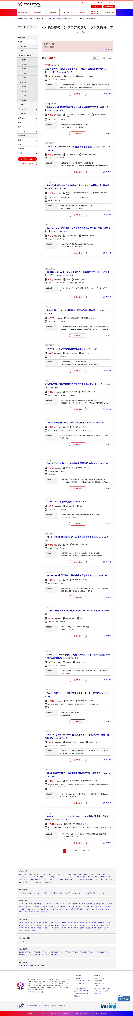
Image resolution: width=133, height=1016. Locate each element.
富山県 (24, 91)
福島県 (57, 922)
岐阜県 (24, 69)
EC (69, 904)
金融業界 (74, 904)
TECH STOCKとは (23, 12)
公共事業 (108, 906)
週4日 (37, 965)
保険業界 (97, 904)
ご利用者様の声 (79, 983)
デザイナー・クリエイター (73, 893)
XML (79, 874)
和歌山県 (95, 925)
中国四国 (23, 109)
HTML (92, 874)
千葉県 (88, 922)
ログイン (97, 6)
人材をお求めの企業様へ (81, 991)
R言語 (82, 879)
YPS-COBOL (69, 879)
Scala (31, 874)
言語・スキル (22, 118)
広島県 (45, 928)
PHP (25, 874)
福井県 (24, 100)
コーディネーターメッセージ (83, 980)
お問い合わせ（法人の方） (102, 991)
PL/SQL (38, 879)
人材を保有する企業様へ (81, 993)
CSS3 (98, 874)
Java (20, 874)
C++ (25, 879)
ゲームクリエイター (90, 893)
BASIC (108, 877)
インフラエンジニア (56, 893)
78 (76, 851)
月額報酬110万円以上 (42, 955)
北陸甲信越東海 (26, 55)
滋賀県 (82, 925)
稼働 (19, 140)
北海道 (20, 922)
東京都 (94, 922)
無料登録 (110, 6)
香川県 (63, 928)
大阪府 (108, 925)
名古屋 (70, 925)
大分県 (106, 928)
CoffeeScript (23, 877)
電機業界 (44, 906)
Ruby (36, 874)
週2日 (26, 965)
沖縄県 (34, 930)
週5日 (43, 965)
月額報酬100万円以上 (25, 955)
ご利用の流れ (52, 12)
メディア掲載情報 (79, 988)
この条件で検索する (27, 159)
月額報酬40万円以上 (25, 952)
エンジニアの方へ (99, 978)
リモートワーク (23, 131)
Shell (101, 879)
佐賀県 (88, 928)
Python (42, 874)
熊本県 (100, 928)
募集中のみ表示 (108, 58)
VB (93, 877)
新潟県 (24, 87)
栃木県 (70, 922)
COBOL (51, 879)
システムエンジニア (25, 893)
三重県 (24, 73)
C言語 (20, 879)
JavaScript (72, 874)
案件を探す (38, 12)
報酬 (19, 127)
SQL (96, 879)
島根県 (33, 928)
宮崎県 (20, 930)
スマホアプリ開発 (35, 904)
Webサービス (22, 904)
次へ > (90, 851)
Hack (59, 874)
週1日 (20, 965)
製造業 (20, 906)
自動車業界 (28, 906)
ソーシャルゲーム (53, 909)
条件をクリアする (27, 163)
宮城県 (39, 922)
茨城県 (63, 922)
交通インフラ (22, 911)
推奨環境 (62, 1006)
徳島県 (57, 928)
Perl (54, 874)
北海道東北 (24, 46)
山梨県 (24, 78)
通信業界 (79, 909)
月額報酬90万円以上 (102, 952)
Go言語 (49, 874)
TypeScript (106, 874)
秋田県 (45, 922)
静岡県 (24, 64)
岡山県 (39, 928)
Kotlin (72, 877)
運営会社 (112, 3)
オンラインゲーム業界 (67, 909)
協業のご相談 (98, 993)
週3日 (31, 965)
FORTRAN (89, 879)
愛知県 (24, 60)
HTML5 (85, 874)
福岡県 (82, 928)
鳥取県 (27, 928)
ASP (102, 877)
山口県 (51, 928)
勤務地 (20, 42)
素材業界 (52, 906)
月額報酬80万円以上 (87, 952)
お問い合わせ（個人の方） (102, 988)
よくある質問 (80, 12)
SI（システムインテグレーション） (54, 904)
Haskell (48, 882)
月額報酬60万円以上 (56, 952)
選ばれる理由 (78, 978)
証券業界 (89, 904)
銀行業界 (82, 904)
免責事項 (53, 1006)
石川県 (24, 95)
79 (80, 851)
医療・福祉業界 (42, 911)
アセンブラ (108, 879)
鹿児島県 (27, 930)
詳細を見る (78, 94)
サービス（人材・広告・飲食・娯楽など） (98, 909)
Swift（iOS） (50, 877)
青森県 (27, 922)
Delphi (31, 879)
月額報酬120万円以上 (58, 955)
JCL (77, 879)
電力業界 (79, 906)
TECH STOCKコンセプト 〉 (36, 992)
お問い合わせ (103, 3)
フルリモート (22, 941)
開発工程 (21, 149)
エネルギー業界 (61, 906)
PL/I (61, 879)
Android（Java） (62, 877)
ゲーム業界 (22, 909)
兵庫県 (20, 928)
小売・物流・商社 (97, 906)
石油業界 (86, 906)
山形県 (51, 922)
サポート (66, 12)
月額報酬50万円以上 (41, 952)
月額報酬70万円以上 (71, 952)
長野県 (24, 82)
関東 (22, 51)
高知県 (76, 928)
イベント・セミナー (89, 3)
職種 (19, 122)
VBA (88, 877)
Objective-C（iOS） (37, 877)
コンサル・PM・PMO (40, 893)
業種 (19, 144)
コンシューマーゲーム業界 (36, 909)
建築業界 (32, 911)
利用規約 (44, 1006)
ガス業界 (71, 906)
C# (84, 877)
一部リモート (33, 941)
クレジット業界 (107, 904)
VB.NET (78, 877)
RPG (57, 879)
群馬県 (76, 922)
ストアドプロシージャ (25, 882)
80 (84, 851)
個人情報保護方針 (32, 1006)
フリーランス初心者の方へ (95, 12)
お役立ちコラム (109, 12)
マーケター (102, 893)
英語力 (20, 153)
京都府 (102, 925)
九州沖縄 (23, 113)
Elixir (65, 874)
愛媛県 (70, 928)
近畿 (22, 104)
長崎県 (94, 928)
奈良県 (88, 925)
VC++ (97, 877)
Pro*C (45, 879)
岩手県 (33, 922)
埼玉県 (82, 922)
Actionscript (39, 882)
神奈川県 (101, 922)
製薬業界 (37, 906)
